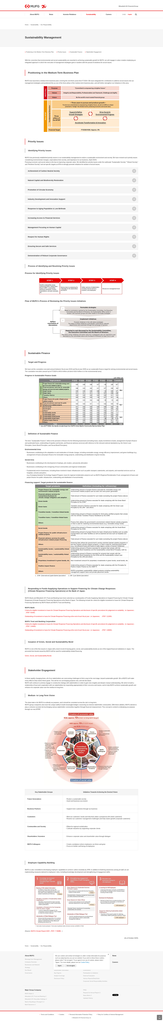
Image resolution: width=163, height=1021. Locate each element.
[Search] (136, 14)
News (51, 14)
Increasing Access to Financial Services (44, 218)
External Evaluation (89, 975)
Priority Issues (62, 52)
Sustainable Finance (76, 52)
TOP (159, 1018)
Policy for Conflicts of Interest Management (110, 1014)
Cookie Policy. (85, 962)
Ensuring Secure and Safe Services (42, 246)
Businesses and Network (32, 964)
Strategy (27, 967)
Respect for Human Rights (38, 237)
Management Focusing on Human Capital (44, 227)
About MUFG (34, 14)
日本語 (124, 14)
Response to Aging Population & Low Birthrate (47, 209)
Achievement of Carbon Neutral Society (44, 171)
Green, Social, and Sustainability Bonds (38, 656)
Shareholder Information (61, 970)
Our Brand (28, 970)
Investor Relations (69, 14)
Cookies (61, 1014)
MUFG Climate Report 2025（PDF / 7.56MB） (46, 931)
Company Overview (31, 962)
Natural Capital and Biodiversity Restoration (45, 180)
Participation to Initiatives (90, 973)
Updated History (88, 998)
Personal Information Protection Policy (81, 1014)
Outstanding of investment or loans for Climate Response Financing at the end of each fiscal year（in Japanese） (69, 616)
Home (26, 24)
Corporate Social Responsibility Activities (95, 981)
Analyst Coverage (59, 975)
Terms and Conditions (47, 1014)
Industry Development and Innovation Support (46, 199)
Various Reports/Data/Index (91, 978)
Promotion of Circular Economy (40, 190)
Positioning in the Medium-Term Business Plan (40, 52)
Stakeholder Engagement (93, 52)
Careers (108, 14)
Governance (28, 973)
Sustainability (91, 14)
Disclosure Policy (59, 978)
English (130, 14)
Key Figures (57, 973)
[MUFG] (32, 6)
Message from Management (33, 959)
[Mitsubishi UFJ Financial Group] (128, 6)
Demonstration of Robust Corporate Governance (47, 256)
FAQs (84, 990)
